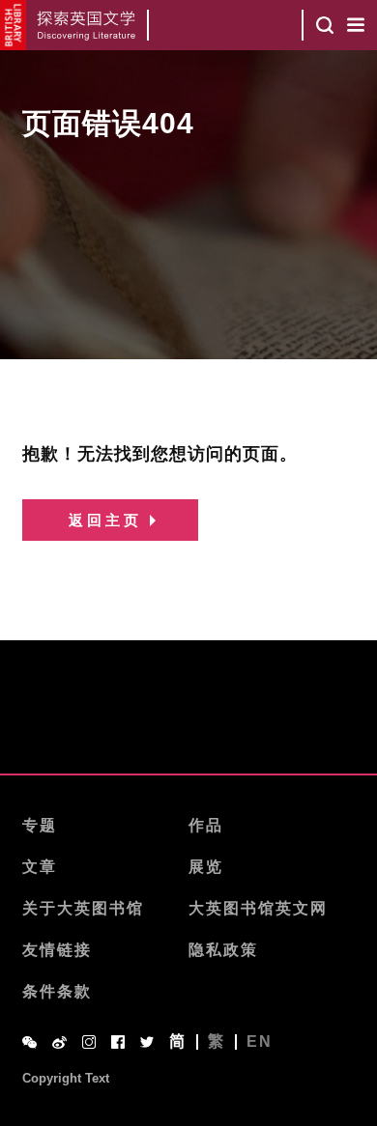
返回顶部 (188, 725)
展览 (205, 867)
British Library (13, 25)
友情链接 (57, 950)
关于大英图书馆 (83, 908)
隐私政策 (223, 950)
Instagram (89, 1042)
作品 (205, 825)
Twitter (147, 1042)
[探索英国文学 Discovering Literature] (87, 25)
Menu (355, 25)
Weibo (59, 1042)
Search (324, 25)
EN (259, 1042)
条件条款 (57, 991)
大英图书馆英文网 (258, 908)
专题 (39, 825)
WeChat (29, 1042)
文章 (39, 867)
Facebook (118, 1042)
